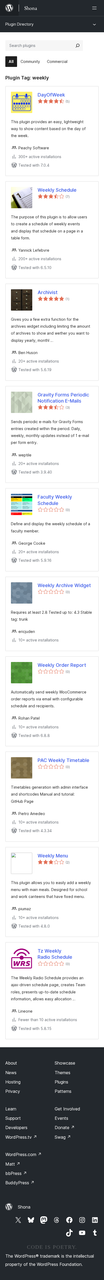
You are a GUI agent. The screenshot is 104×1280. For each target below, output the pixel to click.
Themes (62, 1072)
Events (61, 1118)
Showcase (65, 1063)
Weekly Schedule (57, 190)
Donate (65, 1127)
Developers (16, 1127)
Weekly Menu (53, 855)
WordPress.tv (21, 1137)
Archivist (48, 292)
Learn (10, 1109)
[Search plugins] (77, 45)
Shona (24, 1207)
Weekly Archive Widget (64, 585)
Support (13, 1118)
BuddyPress (19, 1182)
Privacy (12, 1091)
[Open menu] (95, 8)
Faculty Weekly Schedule (55, 500)
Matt (12, 1164)
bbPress (16, 1173)
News (11, 1072)
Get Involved (67, 1109)
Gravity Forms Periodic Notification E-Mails (63, 398)
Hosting (13, 1082)
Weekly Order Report (62, 665)
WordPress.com (23, 1154)
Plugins (61, 1082)
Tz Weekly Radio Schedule (55, 954)
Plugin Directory (19, 24)
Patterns (63, 1091)
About (11, 1063)
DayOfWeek (51, 95)
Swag (63, 1137)
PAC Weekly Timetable (63, 760)
